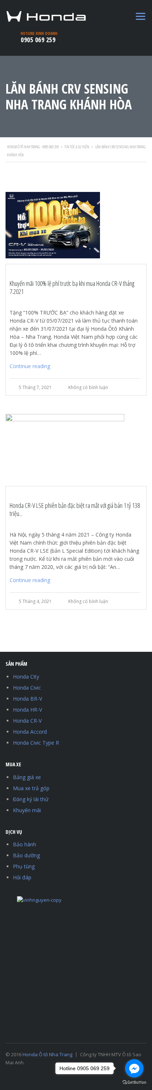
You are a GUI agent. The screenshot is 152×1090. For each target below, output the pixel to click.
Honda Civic (27, 687)
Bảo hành (24, 844)
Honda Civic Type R (36, 742)
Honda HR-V (27, 709)
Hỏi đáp (22, 877)
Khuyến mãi (27, 810)
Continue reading (30, 366)
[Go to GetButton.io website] (134, 1082)
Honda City (26, 676)
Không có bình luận (88, 387)
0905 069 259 (38, 39)
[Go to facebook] (134, 1068)
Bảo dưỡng (26, 855)
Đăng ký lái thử (30, 799)
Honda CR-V (27, 720)
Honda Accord (30, 731)
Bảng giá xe (27, 777)
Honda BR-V (27, 698)
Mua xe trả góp (31, 788)
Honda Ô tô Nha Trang (47, 1054)
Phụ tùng (24, 866)
